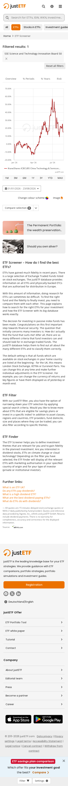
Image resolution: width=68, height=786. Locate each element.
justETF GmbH (49, 513)
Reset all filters (54, 66)
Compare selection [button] (17, 207)
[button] (36, 208)
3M (15, 178)
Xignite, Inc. (24, 513)
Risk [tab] (59, 78)
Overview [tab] (10, 78)
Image (56, 197)
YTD (50, 178)
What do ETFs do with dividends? (22, 501)
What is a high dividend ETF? (19, 494)
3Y (41, 178)
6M (24, 178)
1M (7, 178)
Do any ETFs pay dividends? (19, 490)
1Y (33, 178)
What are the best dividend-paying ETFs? (26, 497)
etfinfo (34, 513)
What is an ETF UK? (14, 487)
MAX (60, 178)
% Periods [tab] (28, 78)
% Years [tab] (45, 78)
